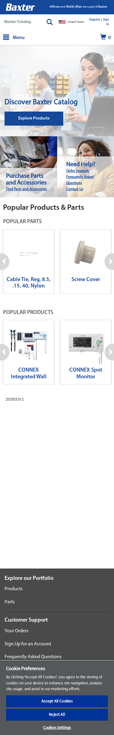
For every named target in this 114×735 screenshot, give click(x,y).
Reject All (57, 715)
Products (13, 589)
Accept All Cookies (57, 701)
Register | (95, 19)
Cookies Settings (57, 728)
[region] (57, 697)
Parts (10, 602)
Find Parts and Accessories (26, 189)
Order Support (77, 171)
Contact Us (74, 189)
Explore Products (34, 118)
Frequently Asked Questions (33, 657)
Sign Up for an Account (28, 644)
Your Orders (16, 631)
